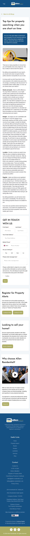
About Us (5, 404)
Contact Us (15, 466)
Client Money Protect (15, 508)
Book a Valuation (7, 346)
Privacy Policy (15, 483)
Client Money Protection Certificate (15, 476)
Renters (15, 448)
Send (5, 281)
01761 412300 (15, 468)
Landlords (15, 451)
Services (15, 453)
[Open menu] (4, 4)
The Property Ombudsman (15, 506)
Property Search (15, 443)
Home (15, 441)
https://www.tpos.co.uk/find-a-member (15, 512)
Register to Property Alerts (15, 473)
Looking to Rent (18, 312)
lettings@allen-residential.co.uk (15, 481)
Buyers (15, 446)
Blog (15, 456)
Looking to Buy (7, 312)
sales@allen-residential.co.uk (15, 478)
